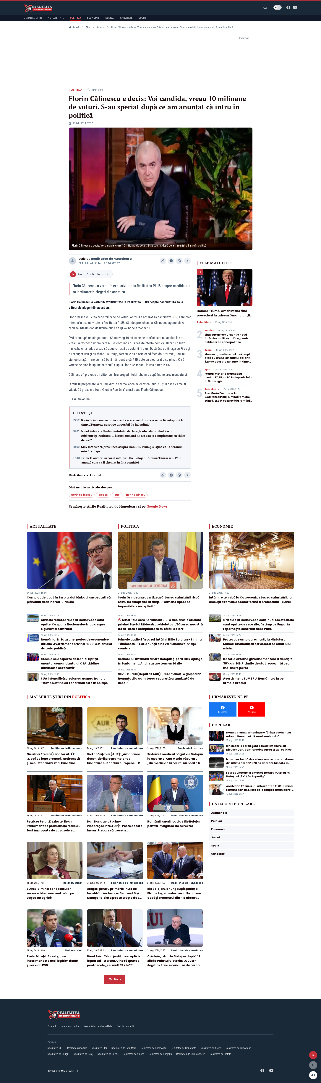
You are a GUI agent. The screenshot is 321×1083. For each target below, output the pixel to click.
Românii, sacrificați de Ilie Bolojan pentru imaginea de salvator (174, 823)
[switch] (277, 7)
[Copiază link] (163, 261)
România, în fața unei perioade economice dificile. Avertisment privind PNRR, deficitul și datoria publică (76, 644)
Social (208, 350)
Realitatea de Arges (211, 1048)
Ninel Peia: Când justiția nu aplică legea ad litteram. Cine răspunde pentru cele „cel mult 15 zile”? (113, 960)
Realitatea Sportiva (77, 1048)
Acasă (75, 27)
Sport (208, 369)
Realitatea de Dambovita (153, 1048)
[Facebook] (288, 7)
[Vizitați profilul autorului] (72, 261)
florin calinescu (81, 495)
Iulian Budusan (72, 882)
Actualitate (204, 322)
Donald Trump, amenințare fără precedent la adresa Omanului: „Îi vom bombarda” (223, 315)
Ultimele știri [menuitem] (33, 17)
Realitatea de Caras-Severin (190, 1054)
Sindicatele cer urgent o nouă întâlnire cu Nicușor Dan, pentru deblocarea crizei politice (227, 338)
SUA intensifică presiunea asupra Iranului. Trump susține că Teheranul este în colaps (131, 449)
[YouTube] (295, 7)
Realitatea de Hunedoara (111, 259)
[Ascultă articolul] (313, 1055)
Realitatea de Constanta (183, 1048)
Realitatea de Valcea (133, 1054)
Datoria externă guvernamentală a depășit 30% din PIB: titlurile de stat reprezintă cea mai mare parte (257, 663)
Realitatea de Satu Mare (123, 1048)
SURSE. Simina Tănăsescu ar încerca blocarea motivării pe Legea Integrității (50, 893)
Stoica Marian (73, 950)
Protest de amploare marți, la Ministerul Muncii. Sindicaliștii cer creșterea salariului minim (257, 644)
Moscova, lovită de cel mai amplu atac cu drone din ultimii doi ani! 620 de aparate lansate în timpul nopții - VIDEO (228, 359)
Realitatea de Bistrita (220, 1054)
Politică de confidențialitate (98, 1026)
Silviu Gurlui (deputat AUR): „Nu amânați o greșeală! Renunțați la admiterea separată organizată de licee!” (159, 678)
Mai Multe (115, 979)
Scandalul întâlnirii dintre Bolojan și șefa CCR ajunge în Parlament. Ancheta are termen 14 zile (160, 661)
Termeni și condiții (69, 1026)
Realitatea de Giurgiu (58, 1054)
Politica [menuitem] (75, 17)
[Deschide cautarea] (265, 7)
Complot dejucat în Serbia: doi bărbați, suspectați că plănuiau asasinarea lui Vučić (69, 599)
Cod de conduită (125, 1026)
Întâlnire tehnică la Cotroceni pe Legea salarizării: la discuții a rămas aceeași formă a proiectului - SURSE (250, 599)
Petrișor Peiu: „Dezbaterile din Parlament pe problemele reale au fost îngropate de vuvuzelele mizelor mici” (53, 828)
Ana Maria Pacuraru (190, 748)
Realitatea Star (99, 1048)
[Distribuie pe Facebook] (171, 261)
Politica (101, 27)
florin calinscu (135, 495)
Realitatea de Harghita (160, 1054)
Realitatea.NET (55, 1048)
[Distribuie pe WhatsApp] (179, 261)
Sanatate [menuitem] (126, 17)
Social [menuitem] (109, 17)
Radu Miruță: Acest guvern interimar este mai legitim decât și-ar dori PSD (53, 960)
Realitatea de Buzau (108, 1054)
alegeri (103, 495)
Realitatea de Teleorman (238, 1048)
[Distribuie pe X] (187, 261)
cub (117, 495)
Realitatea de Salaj (83, 1054)
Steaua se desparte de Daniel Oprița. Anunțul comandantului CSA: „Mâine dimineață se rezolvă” (70, 663)
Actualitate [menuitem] (56, 17)
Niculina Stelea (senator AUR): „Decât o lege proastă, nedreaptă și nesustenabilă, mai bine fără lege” (53, 761)
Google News (157, 506)
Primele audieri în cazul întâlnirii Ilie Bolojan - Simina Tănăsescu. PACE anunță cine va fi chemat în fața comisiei (131, 460)
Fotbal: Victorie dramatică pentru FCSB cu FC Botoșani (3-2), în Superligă (228, 377)
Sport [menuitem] (142, 17)
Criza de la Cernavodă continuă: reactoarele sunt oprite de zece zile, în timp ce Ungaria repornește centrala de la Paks (258, 624)
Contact (52, 1026)
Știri (88, 27)
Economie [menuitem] (93, 17)
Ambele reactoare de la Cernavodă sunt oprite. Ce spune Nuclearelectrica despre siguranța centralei (73, 624)
